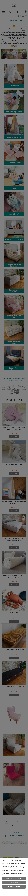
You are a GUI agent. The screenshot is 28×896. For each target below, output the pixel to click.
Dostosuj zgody (14, 882)
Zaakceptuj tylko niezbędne (14, 878)
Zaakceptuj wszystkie (14, 886)
